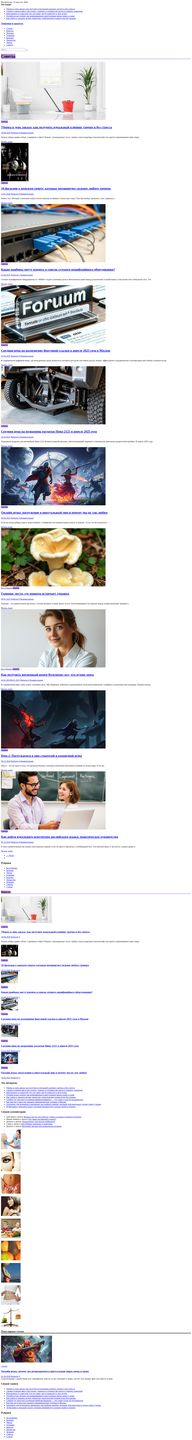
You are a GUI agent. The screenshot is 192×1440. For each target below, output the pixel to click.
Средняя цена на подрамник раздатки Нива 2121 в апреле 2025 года (49, 431)
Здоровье (10, 35)
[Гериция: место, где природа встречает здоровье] (53, 586)
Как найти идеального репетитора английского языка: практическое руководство (59, 836)
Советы (9, 45)
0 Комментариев (26, 133)
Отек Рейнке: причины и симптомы (36, 1124)
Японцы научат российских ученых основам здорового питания (52, 1117)
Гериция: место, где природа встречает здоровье (35, 593)
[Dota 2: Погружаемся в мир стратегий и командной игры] (53, 748)
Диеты (9, 42)
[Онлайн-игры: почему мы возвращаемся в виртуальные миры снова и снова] (26, 1362)
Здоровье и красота (12, 23)
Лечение (10, 33)
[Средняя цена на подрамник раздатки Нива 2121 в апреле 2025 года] (53, 424)
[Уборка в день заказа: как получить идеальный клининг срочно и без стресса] (53, 119)
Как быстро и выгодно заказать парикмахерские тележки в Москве (36, 1102)
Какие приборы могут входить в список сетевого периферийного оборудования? (58, 269)
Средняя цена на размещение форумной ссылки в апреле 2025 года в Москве (55, 350)
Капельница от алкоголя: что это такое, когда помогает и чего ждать (36, 14)
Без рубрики (6, 588)
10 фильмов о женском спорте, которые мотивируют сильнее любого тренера (56, 188)
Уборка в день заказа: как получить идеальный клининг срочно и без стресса (40, 9)
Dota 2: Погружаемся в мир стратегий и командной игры (41, 755)
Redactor (15, 133)
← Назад (10, 855)
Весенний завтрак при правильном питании (42, 1126)
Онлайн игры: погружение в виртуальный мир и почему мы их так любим (54, 512)
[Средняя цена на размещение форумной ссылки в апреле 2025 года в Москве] (53, 342)
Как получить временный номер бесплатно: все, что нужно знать (47, 674)
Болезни (10, 38)
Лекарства (10, 40)
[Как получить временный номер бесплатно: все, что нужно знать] (53, 667)
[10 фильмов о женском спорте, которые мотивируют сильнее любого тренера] (14, 180)
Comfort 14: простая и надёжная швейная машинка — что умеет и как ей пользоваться (44, 1100)
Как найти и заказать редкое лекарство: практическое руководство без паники (41, 18)
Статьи (9, 28)
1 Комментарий (26, 275)
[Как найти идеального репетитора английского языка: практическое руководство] (53, 829)
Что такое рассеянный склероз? (42, 1119)
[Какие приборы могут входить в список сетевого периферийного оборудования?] (53, 261)
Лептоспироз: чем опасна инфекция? (38, 1121)
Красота (9, 31)
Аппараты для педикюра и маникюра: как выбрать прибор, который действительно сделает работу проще (53, 1104)
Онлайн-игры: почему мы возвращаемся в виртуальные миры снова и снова (40, 16)
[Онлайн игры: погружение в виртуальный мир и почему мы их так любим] (53, 504)
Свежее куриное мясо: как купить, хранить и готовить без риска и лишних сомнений (44, 11)
